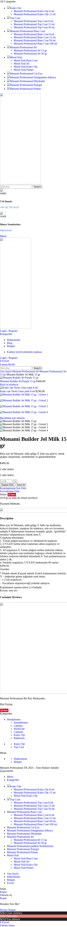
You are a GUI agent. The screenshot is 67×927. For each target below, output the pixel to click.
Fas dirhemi (13, 919)
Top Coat (19, 747)
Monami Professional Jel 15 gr (30, 50)
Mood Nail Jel (21, 63)
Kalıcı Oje (19, 734)
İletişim (18, 761)
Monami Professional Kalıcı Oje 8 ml (34, 11)
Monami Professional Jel (26, 371)
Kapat (3, 891)
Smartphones (21, 722)
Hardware (19, 728)
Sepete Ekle (7, 485)
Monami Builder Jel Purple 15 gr (18, 381)
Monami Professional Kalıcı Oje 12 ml (34, 14)
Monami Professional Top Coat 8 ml (33, 21)
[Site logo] (20, 183)
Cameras (18, 731)
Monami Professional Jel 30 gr (30, 53)
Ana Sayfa (6, 371)
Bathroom (19, 738)
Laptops (18, 725)
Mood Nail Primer (24, 69)
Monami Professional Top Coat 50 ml (34, 27)
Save (13, 494)
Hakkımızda (20, 758)
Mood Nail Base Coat (25, 60)
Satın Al (21, 485)
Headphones (13, 719)
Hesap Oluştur (8, 909)
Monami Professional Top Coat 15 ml (34, 24)
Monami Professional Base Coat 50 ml (34, 40)
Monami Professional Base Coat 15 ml (34, 37)
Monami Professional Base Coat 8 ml (34, 34)
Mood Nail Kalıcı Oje (25, 66)
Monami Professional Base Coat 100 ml (35, 43)
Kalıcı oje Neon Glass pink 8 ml (18, 391)
